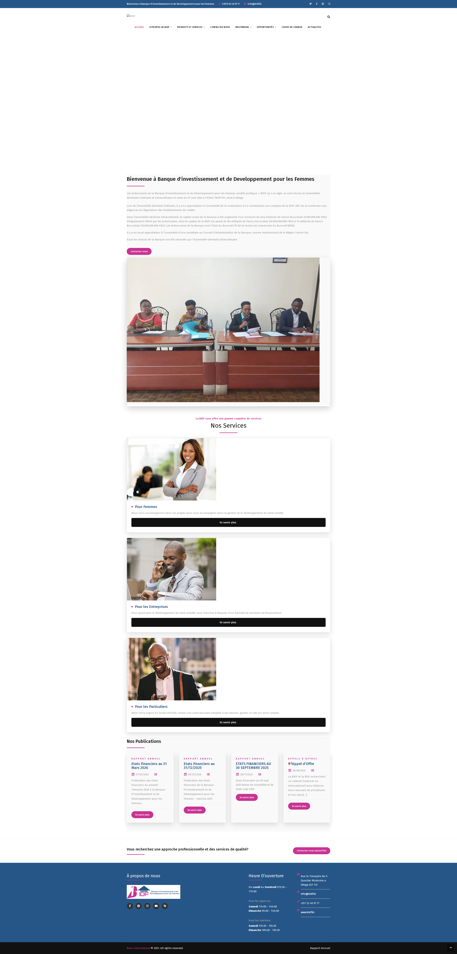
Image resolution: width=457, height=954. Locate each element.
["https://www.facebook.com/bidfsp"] (316, 3)
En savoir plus (228, 522)
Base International (138, 948)
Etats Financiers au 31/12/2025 (199, 766)
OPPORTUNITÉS (265, 27)
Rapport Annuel (146, 758)
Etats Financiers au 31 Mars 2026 (149, 766)
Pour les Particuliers (151, 706)
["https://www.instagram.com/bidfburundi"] (329, 3)
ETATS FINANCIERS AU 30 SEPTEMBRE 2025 (253, 766)
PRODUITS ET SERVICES (189, 27)
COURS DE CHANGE (292, 27)
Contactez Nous (220, 27)
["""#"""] (310, 3)
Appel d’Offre (303, 764)
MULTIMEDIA (242, 27)
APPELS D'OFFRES (303, 758)
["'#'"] (130, 906)
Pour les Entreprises (151, 607)
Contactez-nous (139, 251)
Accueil (139, 27)
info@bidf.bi (308, 893)
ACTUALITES (314, 27)
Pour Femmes (146, 507)
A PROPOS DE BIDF (159, 27)
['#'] (156, 906)
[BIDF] (131, 15)
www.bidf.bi (307, 912)
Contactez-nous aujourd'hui (311, 850)
